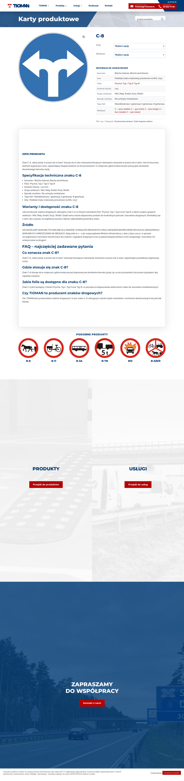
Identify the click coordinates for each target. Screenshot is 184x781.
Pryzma (118, 83)
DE (173, 2)
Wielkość (100, 54)
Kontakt (108, 6)
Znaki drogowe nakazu (143, 121)
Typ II (130, 83)
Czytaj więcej (156, 773)
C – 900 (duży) (133, 112)
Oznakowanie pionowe (123, 121)
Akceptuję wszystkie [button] (171, 773)
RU (175, 2)
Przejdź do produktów (46, 484)
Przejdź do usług (138, 484)
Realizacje (94, 6)
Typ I (125, 83)
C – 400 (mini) (137, 109)
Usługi (76, 6)
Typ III (137, 83)
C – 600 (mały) (152, 109)
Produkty (60, 6)
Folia (98, 45)
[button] (83, 37)
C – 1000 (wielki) (122, 109)
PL (168, 2)
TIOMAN (43, 6)
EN (171, 2)
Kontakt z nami (92, 703)
